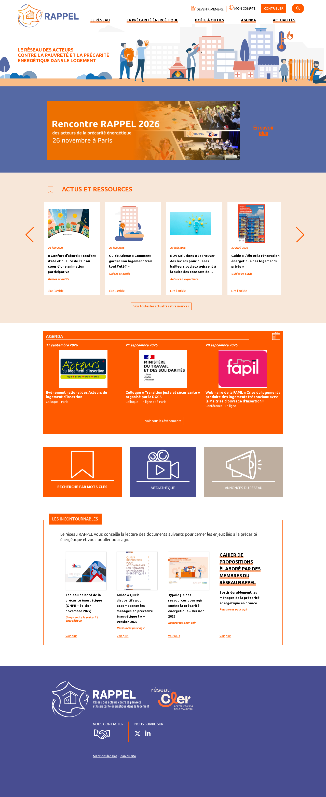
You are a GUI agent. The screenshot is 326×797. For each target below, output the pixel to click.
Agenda (248, 20)
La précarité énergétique (152, 20)
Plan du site (128, 756)
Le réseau (100, 20)
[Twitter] (139, 735)
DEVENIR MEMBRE (210, 9)
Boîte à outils (209, 20)
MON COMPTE (244, 8)
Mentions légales (105, 756)
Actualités (284, 20)
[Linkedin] (149, 735)
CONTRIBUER (273, 8)
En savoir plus (263, 130)
